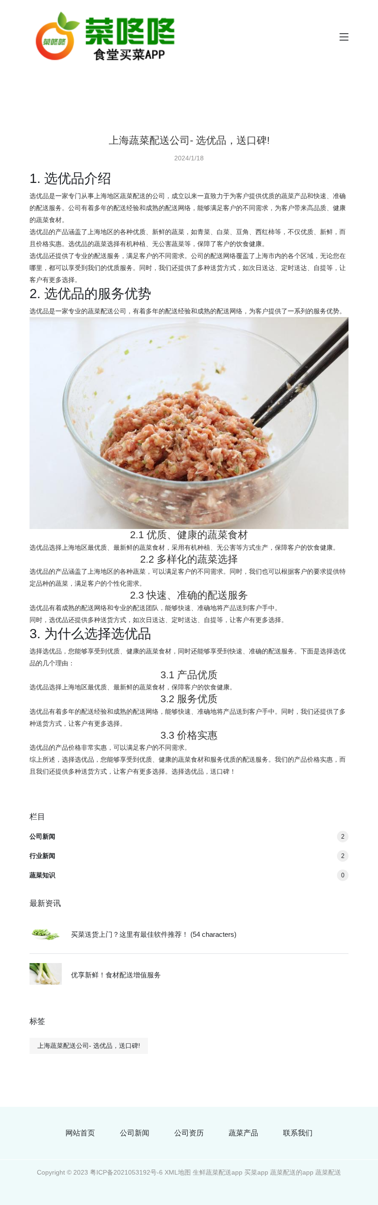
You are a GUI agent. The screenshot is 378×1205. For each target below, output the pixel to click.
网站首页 (80, 1133)
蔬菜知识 (187, 875)
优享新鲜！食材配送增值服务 (116, 975)
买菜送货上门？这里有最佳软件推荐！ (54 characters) (153, 934)
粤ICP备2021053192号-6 (126, 1172)
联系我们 (298, 1133)
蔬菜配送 (328, 1172)
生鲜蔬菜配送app (217, 1172)
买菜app (256, 1172)
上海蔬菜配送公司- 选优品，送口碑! (88, 1045)
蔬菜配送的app (291, 1172)
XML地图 (178, 1172)
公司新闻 (187, 836)
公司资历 (189, 1133)
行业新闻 (187, 855)
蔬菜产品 (243, 1133)
